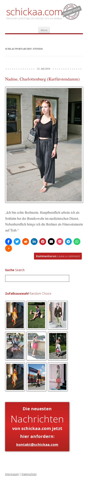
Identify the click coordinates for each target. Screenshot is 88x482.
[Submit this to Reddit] (25, 241)
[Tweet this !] (17, 241)
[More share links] (8, 248)
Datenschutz (29, 474)
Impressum (12, 474)
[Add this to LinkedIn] (34, 241)
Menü (44, 30)
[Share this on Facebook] (8, 241)
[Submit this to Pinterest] (42, 241)
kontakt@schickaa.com (37, 444)
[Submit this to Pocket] (59, 241)
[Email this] (51, 241)
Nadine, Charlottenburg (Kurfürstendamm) (42, 79)
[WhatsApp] (76, 241)
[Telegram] (68, 241)
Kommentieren (58, 256)
